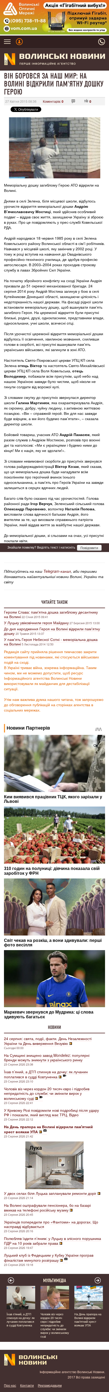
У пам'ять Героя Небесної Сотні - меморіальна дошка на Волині (51, 642)
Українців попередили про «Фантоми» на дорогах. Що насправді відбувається (51, 1224)
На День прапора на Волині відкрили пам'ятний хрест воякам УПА (87, 1319)
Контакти (27, 1385)
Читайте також (54, 602)
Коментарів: (53, 101)
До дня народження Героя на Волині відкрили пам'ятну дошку (52, 631)
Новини (54, 1027)
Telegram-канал (57, 571)
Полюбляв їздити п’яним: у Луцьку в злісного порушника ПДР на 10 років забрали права (52, 1241)
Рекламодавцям (50, 1385)
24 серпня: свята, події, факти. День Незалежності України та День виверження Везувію (48, 1041)
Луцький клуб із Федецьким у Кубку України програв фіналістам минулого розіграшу (48, 1257)
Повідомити (89, 547)
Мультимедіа (54, 1280)
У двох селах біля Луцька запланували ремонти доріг (50, 1193)
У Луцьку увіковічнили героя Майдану (36, 622)
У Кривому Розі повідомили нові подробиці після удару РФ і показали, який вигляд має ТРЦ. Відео (51, 1112)
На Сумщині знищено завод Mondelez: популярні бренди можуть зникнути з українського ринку (46, 1057)
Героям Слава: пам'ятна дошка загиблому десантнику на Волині (51, 614)
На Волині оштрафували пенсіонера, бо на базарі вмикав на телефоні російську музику (47, 1208)
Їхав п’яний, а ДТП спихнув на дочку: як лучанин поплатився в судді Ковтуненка (46, 1074)
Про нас (10, 1385)
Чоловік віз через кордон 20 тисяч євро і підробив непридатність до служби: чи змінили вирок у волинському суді (46, 1093)
